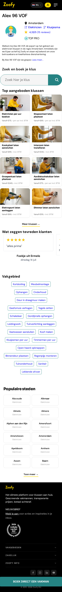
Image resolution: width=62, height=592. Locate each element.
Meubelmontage (40, 284)
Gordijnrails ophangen (40, 316)
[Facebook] (33, 572)
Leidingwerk (14, 323)
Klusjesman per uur (17, 339)
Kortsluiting (19, 284)
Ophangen (22, 292)
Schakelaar (16, 316)
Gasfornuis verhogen (20, 308)
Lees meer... (37, 59)
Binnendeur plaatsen (17, 355)
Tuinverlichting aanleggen (41, 323)
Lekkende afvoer (31, 371)
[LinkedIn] (47, 572)
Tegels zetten (45, 308)
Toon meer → (31, 474)
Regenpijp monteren (45, 355)
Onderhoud (39, 292)
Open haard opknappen (31, 347)
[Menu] (56, 5)
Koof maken (46, 331)
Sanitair (42, 363)
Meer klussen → (31, 224)
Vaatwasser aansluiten (21, 331)
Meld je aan (12, 513)
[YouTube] (53, 572)
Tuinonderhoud (24, 363)
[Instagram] (40, 572)
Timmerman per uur (44, 339)
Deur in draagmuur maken (31, 300)
